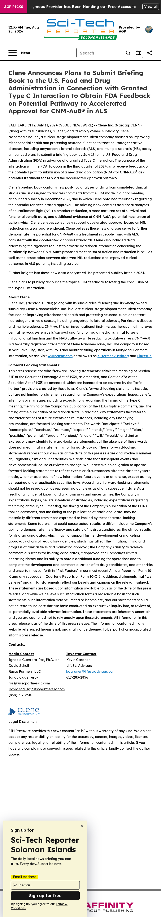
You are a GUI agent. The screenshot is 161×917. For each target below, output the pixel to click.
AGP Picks (13, 7)
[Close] (82, 826)
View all (150, 6)
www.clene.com (60, 356)
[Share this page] (150, 53)
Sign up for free (45, 895)
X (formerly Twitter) (113, 356)
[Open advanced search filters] (138, 53)
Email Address (24, 877)
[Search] (128, 53)
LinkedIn (144, 356)
